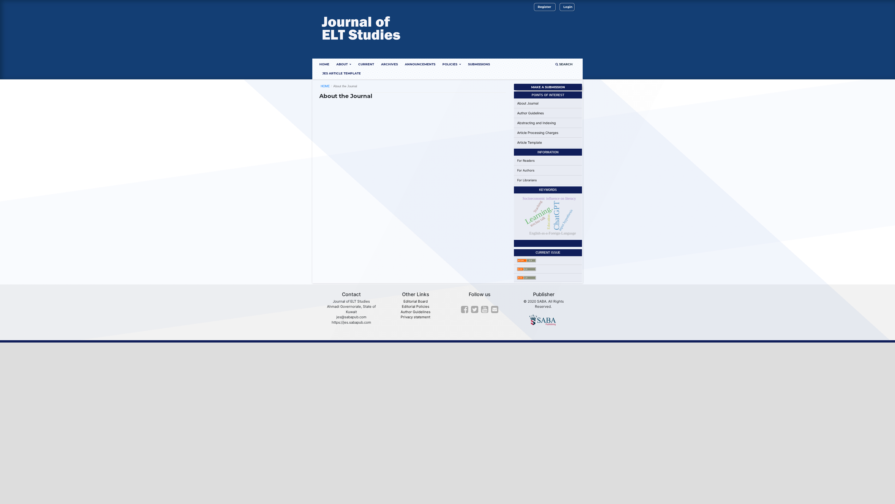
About (342, 64)
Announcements (420, 64)
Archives (389, 64)
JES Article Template (341, 73)
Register (544, 7)
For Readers (526, 160)
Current (366, 64)
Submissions (479, 64)
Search (565, 64)
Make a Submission (548, 87)
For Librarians (527, 180)
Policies (450, 64)
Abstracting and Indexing (536, 123)
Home (324, 64)
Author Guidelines (530, 113)
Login (567, 7)
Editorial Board (415, 301)
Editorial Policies (415, 306)
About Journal (527, 103)
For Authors (525, 170)
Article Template (529, 142)
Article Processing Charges (537, 133)
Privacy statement (415, 317)
